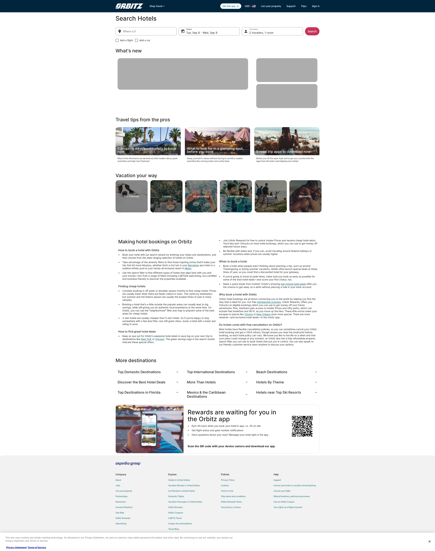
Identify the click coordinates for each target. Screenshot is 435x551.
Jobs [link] (118, 485)
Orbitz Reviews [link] (175, 507)
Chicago (159, 339)
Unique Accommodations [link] (180, 523)
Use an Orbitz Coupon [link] (284, 501)
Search (312, 31)
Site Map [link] (120, 512)
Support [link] (277, 480)
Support (290, 6)
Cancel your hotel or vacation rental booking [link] (295, 485)
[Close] (429, 541)
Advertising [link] (121, 523)
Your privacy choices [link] (231, 507)
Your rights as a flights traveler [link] (288, 507)
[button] (148, 372)
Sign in (315, 6)
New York (146, 339)
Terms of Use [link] (227, 491)
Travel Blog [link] (173, 529)
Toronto (248, 314)
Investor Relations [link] (124, 507)
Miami (188, 268)
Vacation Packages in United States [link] (185, 501)
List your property (271, 6)
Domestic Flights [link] (176, 496)
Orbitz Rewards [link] (123, 518)
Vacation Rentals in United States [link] (184, 485)
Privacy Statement (16, 547)
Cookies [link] (225, 485)
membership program (269, 302)
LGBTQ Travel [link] (175, 518)
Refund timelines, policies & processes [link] (292, 496)
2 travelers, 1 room (261, 32)
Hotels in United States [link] (179, 480)
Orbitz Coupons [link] (175, 512)
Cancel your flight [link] (282, 491)
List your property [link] (124, 491)
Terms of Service (37, 547)
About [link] (118, 480)
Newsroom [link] (121, 501)
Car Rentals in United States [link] (181, 491)
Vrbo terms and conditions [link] (233, 496)
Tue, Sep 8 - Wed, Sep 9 (201, 32)
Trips (304, 6)
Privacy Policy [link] (228, 480)
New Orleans (263, 314)
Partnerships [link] (121, 496)
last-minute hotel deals (293, 283)
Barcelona (193, 265)
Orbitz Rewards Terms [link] (231, 501)
